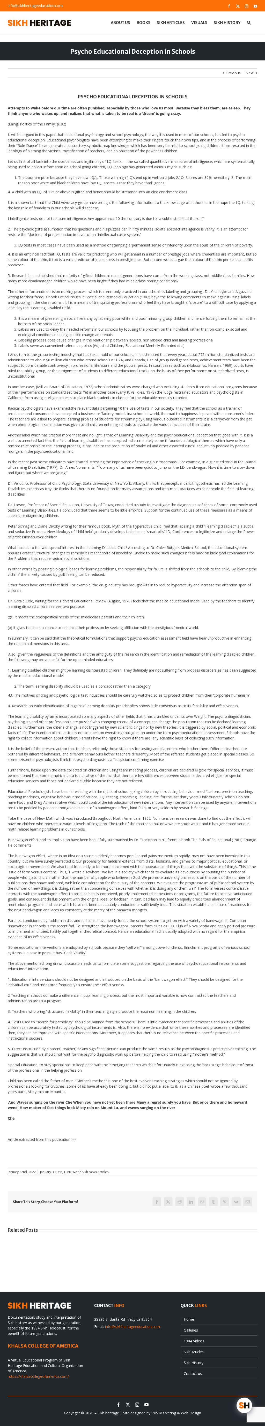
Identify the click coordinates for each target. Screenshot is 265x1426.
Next (250, 72)
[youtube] (146, 1405)
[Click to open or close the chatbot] (244, 1405)
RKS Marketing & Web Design (176, 1413)
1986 (67, 1172)
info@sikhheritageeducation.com (35, 5)
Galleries (191, 1330)
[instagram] (137, 1405)
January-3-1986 (51, 1172)
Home (189, 1319)
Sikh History (193, 1362)
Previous (233, 72)
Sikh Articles (194, 1351)
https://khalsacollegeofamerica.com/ (38, 1376)
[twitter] (128, 1405)
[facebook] (118, 1405)
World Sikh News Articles (90, 1172)
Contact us (193, 1373)
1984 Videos (194, 1341)
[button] (249, 22)
